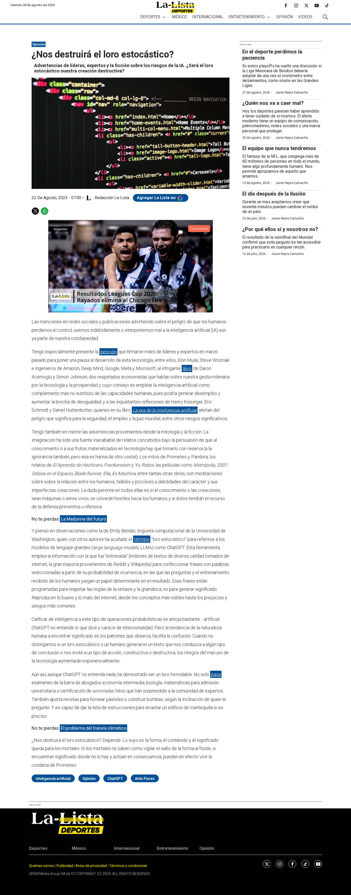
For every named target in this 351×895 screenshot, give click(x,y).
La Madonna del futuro (83, 519)
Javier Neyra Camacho (291, 92)
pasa (216, 674)
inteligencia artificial (53, 779)
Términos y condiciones (128, 866)
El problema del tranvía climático (93, 728)
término (142, 539)
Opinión (284, 16)
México (179, 16)
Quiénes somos (41, 866)
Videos (305, 16)
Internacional (207, 16)
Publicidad (65, 866)
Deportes (150, 16)
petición (108, 351)
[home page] (175, 7)
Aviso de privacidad (91, 866)
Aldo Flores (145, 779)
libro (187, 368)
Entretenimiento (246, 16)
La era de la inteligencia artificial (165, 410)
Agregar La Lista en (157, 197)
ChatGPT (115, 779)
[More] (164, 17)
